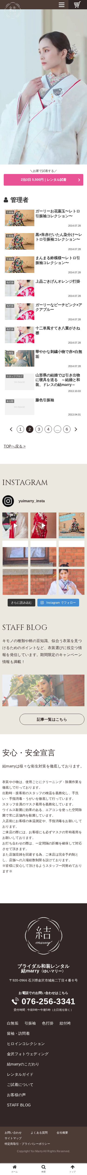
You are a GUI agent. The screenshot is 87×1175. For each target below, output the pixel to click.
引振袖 (30, 1023)
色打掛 (47, 1023)
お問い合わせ (13, 1132)
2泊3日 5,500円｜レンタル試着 (43, 179)
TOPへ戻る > (15, 446)
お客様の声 (16, 1095)
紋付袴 (65, 1023)
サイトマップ (13, 1138)
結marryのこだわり (23, 1064)
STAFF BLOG (19, 1105)
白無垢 (12, 1023)
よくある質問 (39, 1132)
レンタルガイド (20, 1074)
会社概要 (62, 1132)
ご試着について (20, 1085)
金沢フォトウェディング (28, 1054)
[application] (43, 86)
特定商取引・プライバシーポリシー (27, 1143)
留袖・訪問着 (18, 1033)
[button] (78, 824)
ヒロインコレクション (26, 1044)
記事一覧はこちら (52, 719)
